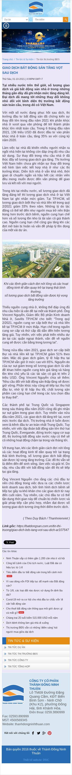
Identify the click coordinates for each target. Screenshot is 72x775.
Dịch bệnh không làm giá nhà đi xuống (27, 622)
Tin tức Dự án (16, 647)
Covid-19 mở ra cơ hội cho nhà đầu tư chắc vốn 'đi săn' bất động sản (34, 601)
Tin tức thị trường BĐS (23, 654)
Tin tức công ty (18, 660)
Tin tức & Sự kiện (25, 59)
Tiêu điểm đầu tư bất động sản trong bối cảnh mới (34, 572)
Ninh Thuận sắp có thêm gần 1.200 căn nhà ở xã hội (35, 558)
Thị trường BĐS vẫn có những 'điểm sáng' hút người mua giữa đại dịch (31, 629)
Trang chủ (7, 59)
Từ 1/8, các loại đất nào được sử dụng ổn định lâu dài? (34, 592)
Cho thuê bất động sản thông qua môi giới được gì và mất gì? (34, 610)
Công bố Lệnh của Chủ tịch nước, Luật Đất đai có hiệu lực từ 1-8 (34, 565)
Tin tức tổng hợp (19, 666)
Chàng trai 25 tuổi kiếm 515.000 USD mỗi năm (32, 617)
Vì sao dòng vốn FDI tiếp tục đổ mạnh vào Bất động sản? (35, 583)
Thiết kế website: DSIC (36, 759)
